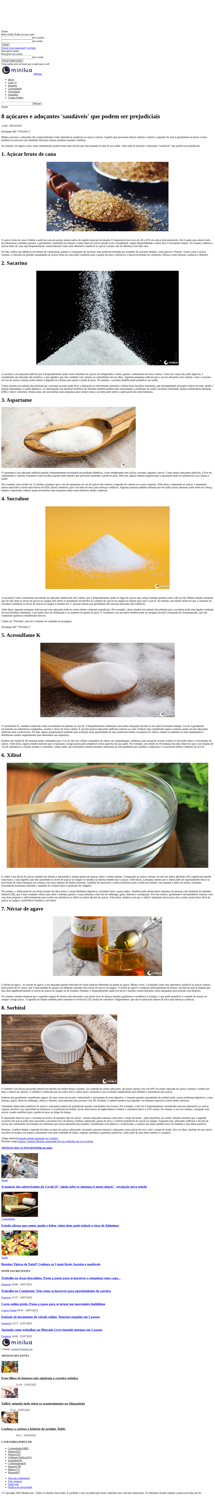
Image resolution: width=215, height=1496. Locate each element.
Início (11, 79)
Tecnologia (14, 91)
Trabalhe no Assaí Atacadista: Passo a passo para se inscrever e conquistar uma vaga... (61, 1278)
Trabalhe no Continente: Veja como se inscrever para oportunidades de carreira (56, 1291)
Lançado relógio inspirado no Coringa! (37, 1138)
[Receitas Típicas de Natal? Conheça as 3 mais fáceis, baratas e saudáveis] (19, 1254)
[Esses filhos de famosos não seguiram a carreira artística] (9, 1371)
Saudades (13, 94)
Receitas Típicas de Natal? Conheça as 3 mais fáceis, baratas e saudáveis (50, 1264)
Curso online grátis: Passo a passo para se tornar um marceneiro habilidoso (53, 1304)
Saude (4, 1180)
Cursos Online (15, 97)
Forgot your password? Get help (18, 48)
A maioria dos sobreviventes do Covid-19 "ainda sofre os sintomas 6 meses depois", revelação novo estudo (74, 1186)
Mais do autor (45, 1147)
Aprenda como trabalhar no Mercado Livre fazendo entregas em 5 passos (51, 1330)
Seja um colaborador (19, 1478)
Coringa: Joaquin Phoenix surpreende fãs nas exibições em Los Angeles (55, 1141)
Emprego (6, 1284)
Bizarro (5, 1410)
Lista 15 (12, 82)
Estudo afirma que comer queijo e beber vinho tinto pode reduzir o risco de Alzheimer (60, 1225)
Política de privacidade (20, 1487)
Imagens (12, 85)
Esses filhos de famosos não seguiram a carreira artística (39, 1378)
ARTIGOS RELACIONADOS (19, 1147)
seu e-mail (37, 57)
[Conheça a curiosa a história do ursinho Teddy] (9, 1422)
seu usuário (38, 37)
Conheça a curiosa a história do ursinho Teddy (33, 1429)
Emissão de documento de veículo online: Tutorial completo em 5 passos (50, 1317)
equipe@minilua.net (21, 1349)
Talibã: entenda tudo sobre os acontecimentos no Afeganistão (43, 1403)
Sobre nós (13, 1484)
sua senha (37, 41)
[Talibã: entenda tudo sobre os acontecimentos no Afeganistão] (9, 1397)
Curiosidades (15, 88)
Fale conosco (15, 1481)
